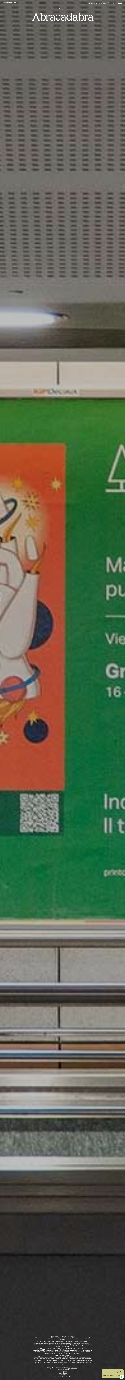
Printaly (68, 1376)
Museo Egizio (62, 1373)
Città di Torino (62, 1371)
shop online (77, 1343)
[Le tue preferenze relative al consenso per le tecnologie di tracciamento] (122, 1377)
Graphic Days (72, 1368)
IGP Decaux (62, 1375)
